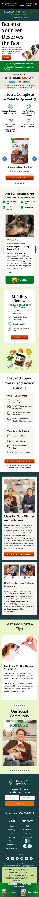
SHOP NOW (19, 177)
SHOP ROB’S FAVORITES (19, 554)
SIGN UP (19, 803)
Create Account (22, 18)
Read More (20, 691)
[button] (14, 705)
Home (12, 826)
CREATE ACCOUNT (26, 5)
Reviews (12, 837)
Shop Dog (11, 830)
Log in (13, 18)
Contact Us (27, 830)
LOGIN (30, 3)
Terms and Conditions (19, 878)
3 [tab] (21, 183)
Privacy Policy (16, 880)
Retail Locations (11, 848)
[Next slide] (34, 158)
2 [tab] (18, 183)
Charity (11, 841)
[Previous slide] (4, 158)
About (11, 833)
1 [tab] (15, 183)
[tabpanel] (20, 158)
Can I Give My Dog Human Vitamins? (19, 667)
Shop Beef (12, 892)
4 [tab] (23, 183)
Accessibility (27, 837)
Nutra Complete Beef (16, 243)
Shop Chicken (32, 892)
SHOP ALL (6, 57)
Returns (27, 833)
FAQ (27, 826)
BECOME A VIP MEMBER (19, 461)
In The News (11, 845)
